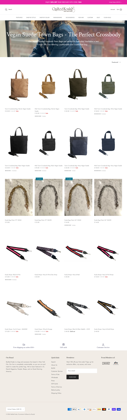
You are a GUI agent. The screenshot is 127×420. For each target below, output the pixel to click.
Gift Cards (54, 384)
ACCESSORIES (70, 17)
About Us (54, 365)
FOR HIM (81, 17)
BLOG (53, 368)
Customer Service (57, 371)
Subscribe (72, 377)
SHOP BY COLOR (45, 17)
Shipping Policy (56, 393)
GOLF (98, 17)
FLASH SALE (107, 17)
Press (53, 381)
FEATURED (19, 17)
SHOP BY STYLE (31, 17)
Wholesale (54, 377)
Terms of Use (55, 374)
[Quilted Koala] (63, 9)
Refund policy (55, 390)
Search (53, 362)
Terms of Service (56, 387)
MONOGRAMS (57, 17)
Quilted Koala (14, 414)
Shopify (33, 414)
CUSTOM (90, 17)
